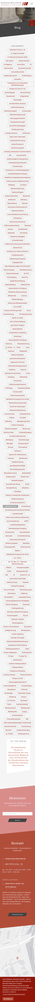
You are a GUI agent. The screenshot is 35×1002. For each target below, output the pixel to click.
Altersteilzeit (23, 377)
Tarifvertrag (8, 388)
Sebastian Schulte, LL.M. (17, 50)
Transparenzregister (22, 567)
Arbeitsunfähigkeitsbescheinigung (17, 641)
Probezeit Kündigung (17, 586)
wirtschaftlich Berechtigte (18, 578)
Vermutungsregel (9, 270)
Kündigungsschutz (17, 255)
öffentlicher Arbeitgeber (17, 236)
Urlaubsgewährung (18, 608)
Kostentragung (26, 75)
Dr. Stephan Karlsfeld (17, 53)
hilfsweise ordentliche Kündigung (17, 612)
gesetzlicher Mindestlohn (17, 358)
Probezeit (26, 582)
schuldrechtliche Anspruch (17, 103)
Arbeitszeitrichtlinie (17, 211)
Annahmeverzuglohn (17, 148)
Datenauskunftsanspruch (18, 539)
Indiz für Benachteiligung (17, 321)
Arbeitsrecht (12, 199)
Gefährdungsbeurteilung (11, 225)
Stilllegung (11, 185)
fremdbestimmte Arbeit (17, 122)
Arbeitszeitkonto (17, 329)
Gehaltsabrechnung (23, 344)
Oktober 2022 (25, 477)
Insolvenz (24, 296)
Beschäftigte (18, 100)
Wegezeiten (11, 233)
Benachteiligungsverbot (17, 469)
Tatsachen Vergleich (17, 619)
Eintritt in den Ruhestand (11, 627)
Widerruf (8, 567)
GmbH (9, 571)
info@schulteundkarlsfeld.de (15, 858)
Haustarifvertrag (25, 92)
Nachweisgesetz (10, 92)
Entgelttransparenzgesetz (18, 259)
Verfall (27, 649)
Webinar (17, 550)
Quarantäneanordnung (13, 484)
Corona (28, 373)
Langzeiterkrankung (24, 597)
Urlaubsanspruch (23, 443)
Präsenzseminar (25, 547)
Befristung (24, 199)
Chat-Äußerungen (23, 440)
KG (14, 575)
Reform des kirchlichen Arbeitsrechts (17, 517)
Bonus (29, 310)
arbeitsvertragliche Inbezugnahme (17, 159)
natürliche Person (12, 582)
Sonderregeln (8, 693)
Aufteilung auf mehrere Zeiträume (17, 251)
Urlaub (27, 484)
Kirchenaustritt (17, 392)
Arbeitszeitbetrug (10, 284)
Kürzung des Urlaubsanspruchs (17, 207)
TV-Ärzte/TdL (22, 656)
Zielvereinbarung (8, 314)
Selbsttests (25, 488)
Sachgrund (17, 451)
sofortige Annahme (11, 133)
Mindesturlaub (25, 630)
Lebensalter (8, 536)
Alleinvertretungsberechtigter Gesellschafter (17, 723)
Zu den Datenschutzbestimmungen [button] (14, 994)
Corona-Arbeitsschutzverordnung (17, 214)
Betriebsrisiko (23, 458)
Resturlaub (26, 604)
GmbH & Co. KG (25, 575)
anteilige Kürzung (10, 630)
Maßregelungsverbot (23, 421)
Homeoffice (17, 79)
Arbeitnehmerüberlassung (17, 410)
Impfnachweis (8, 68)
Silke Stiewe (9, 61)
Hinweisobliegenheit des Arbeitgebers (17, 601)
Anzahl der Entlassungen (17, 406)
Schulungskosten (9, 547)
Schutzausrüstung (9, 675)
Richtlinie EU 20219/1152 (17, 89)
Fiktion (9, 704)
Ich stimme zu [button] (8, 999)
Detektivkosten (25, 284)
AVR (10, 155)
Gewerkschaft (10, 96)
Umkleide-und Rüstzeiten (17, 671)
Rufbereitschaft (27, 652)
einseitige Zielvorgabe (17, 638)
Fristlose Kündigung (17, 425)
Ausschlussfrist (21, 155)
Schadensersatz (17, 166)
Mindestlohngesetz (17, 480)
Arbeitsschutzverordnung (13, 373)
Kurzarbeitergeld (26, 686)
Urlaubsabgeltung (17, 623)
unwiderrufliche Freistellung (17, 333)
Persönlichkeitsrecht (12, 273)
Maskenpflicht (26, 473)
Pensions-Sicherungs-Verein (13, 310)
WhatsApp (9, 443)
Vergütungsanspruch (10, 75)
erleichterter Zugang (24, 693)
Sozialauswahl (9, 532)
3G (31, 64)
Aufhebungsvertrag (17, 129)
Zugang (24, 711)
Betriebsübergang (17, 299)
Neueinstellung (12, 203)
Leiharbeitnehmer (24, 414)
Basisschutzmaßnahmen (17, 222)
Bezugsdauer (11, 689)
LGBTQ (26, 521)
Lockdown (10, 458)
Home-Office (21, 64)
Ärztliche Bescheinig (11, 196)
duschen (10, 229)
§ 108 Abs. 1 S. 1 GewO (13, 347)
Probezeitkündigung (25, 432)
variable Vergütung (18, 634)
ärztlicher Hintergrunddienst (17, 663)
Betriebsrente (12, 296)
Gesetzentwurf (17, 248)
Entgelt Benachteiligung (17, 281)
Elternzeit (25, 203)
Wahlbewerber (25, 708)
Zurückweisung (26, 726)
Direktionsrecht (11, 477)
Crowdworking (26, 111)
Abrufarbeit (23, 700)
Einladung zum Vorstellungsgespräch (17, 170)
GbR (27, 719)
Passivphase (17, 381)
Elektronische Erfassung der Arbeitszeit (17, 244)
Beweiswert (26, 196)
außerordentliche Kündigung (17, 288)
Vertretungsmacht (23, 734)
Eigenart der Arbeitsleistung (17, 454)
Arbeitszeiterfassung (17, 107)
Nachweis (8, 730)
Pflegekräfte (23, 351)
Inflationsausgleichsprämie (17, 384)
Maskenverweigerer (11, 429)
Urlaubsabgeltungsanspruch (17, 682)
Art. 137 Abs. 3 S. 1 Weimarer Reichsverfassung (17, 563)
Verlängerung (17, 218)
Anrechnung (17, 336)
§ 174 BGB (9, 734)
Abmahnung (26, 429)
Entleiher (12, 417)
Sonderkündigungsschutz (17, 436)
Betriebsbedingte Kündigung (17, 528)
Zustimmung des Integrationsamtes (17, 181)
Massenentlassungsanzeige (17, 403)
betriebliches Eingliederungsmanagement (17, 177)
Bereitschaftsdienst (17, 355)
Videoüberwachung (25, 270)
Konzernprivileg (9, 414)
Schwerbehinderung (23, 536)
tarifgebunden (24, 96)
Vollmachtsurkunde (10, 726)
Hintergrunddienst (17, 667)
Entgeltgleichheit (17, 262)
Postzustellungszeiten (14, 719)
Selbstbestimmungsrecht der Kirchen (17, 399)
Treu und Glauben (9, 590)
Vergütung (12, 369)
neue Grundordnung (12, 521)
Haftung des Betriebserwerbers (17, 303)
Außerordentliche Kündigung (18, 340)
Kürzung (10, 447)
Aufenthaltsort (17, 660)
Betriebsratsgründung (17, 188)
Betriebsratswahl (10, 708)
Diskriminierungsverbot (17, 395)
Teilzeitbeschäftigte (24, 388)
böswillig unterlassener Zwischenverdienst (17, 151)
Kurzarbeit (23, 417)
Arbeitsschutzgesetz (10, 111)
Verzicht (25, 615)
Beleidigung (9, 440)
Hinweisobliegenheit (10, 686)
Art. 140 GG (17, 558)
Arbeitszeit (27, 225)
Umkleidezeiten (23, 229)
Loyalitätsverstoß (17, 514)
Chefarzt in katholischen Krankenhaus (17, 495)
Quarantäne (28, 627)
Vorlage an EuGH (17, 678)
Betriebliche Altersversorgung (17, 292)
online (27, 347)
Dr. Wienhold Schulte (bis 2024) (17, 57)
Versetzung (12, 697)
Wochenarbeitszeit (22, 704)
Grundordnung (25, 506)
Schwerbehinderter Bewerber (17, 163)
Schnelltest (17, 491)
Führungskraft (22, 447)
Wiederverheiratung (17, 499)
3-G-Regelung (8, 64)
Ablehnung (8, 421)
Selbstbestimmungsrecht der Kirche (17, 554)
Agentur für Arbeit (17, 318)
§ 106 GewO (11, 700)
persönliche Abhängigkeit (17, 126)
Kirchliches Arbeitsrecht (17, 502)
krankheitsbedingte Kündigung (17, 174)
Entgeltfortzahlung (17, 462)
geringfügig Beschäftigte (17, 466)
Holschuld (11, 351)
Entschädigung (12, 277)
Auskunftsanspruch (17, 144)
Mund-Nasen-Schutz (10, 473)
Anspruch (23, 369)
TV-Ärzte (10, 656)
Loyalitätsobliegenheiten (17, 525)
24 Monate (24, 689)
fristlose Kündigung (11, 604)
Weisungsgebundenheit (17, 118)
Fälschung (8, 344)
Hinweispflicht (8, 597)
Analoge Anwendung (23, 730)
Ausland (23, 697)
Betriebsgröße (12, 711)
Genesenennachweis (24, 68)
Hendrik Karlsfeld (23, 61)
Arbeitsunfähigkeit (17, 192)
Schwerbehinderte (17, 240)
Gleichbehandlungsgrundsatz (17, 366)
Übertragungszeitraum (13, 649)
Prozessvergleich (12, 615)
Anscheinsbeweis (17, 715)
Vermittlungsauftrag (25, 314)
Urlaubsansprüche (26, 675)
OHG (6, 575)
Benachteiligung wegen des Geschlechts (17, 266)
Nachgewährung (11, 488)
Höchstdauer (12, 593)
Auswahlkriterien (24, 532)
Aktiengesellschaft (22, 571)
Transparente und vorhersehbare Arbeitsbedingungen (17, 84)
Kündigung (11, 377)
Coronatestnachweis (17, 72)
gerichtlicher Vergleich (17, 325)
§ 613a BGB (17, 307)
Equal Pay (25, 277)
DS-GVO (26, 273)
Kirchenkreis (24, 233)
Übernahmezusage (26, 590)
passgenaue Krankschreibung (17, 645)
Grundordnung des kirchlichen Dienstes (17, 510)
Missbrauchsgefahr (11, 543)
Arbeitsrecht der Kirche (17, 362)
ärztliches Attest (9, 432)
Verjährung (24, 593)
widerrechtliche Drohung (17, 140)
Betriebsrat (26, 543)
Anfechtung (26, 133)
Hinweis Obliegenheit (10, 652)
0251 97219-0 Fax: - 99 (14, 864)
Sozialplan (23, 185)
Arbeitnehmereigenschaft (17, 115)
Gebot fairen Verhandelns (18, 137)
